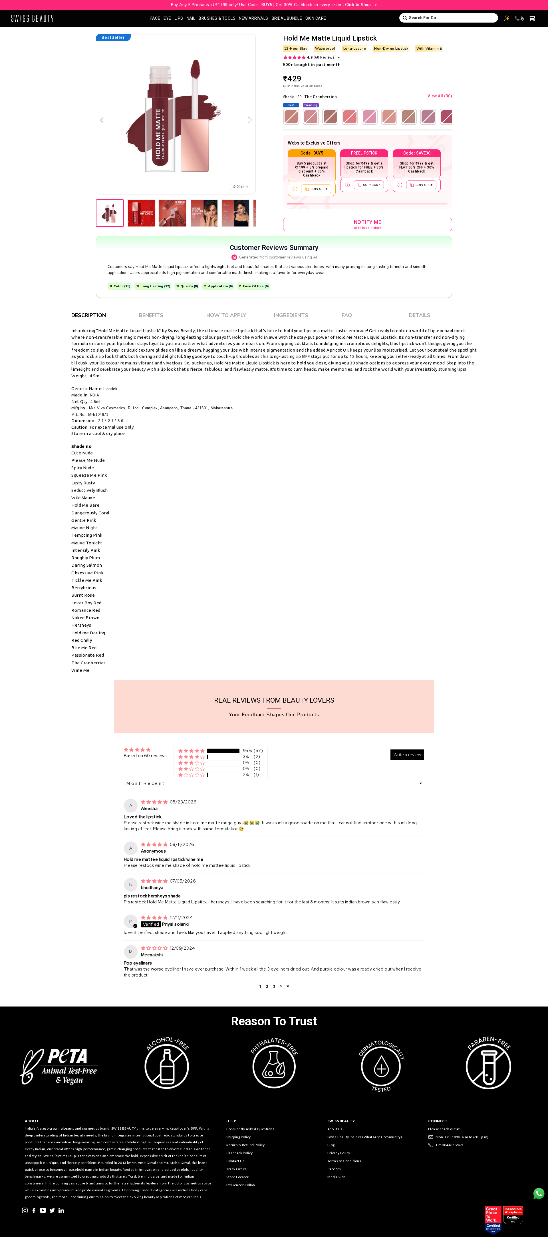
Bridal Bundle (287, 18)
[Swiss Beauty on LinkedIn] (61, 1210)
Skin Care (315, 18)
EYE (167, 18)
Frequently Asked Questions (250, 1129)
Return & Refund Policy (245, 1145)
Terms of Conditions (344, 1161)
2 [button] (267, 986)
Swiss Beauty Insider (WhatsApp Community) (364, 1137)
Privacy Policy (338, 1153)
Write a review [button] (407, 755)
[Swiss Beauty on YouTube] (43, 1210)
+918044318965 (450, 1145)
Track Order (236, 1169)
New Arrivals (253, 18)
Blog (331, 1145)
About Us (334, 1129)
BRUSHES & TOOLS (217, 18)
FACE (155, 18)
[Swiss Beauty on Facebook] (34, 1210)
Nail (191, 18)
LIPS (179, 18)
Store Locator (237, 1177)
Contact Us (235, 1161)
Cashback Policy (239, 1153)
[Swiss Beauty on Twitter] (52, 1210)
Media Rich (336, 1177)
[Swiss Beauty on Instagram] (25, 1210)
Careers (334, 1169)
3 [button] (274, 986)
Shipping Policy (238, 1137)
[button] (191, 751)
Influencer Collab (240, 1185)
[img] (155, 802)
